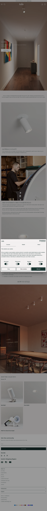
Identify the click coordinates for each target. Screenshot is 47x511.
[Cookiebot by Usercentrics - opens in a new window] (40, 241)
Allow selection (23, 269)
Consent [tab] (8, 244)
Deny (9, 269)
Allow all (38, 269)
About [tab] (39, 244)
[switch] (17, 264)
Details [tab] (23, 244)
